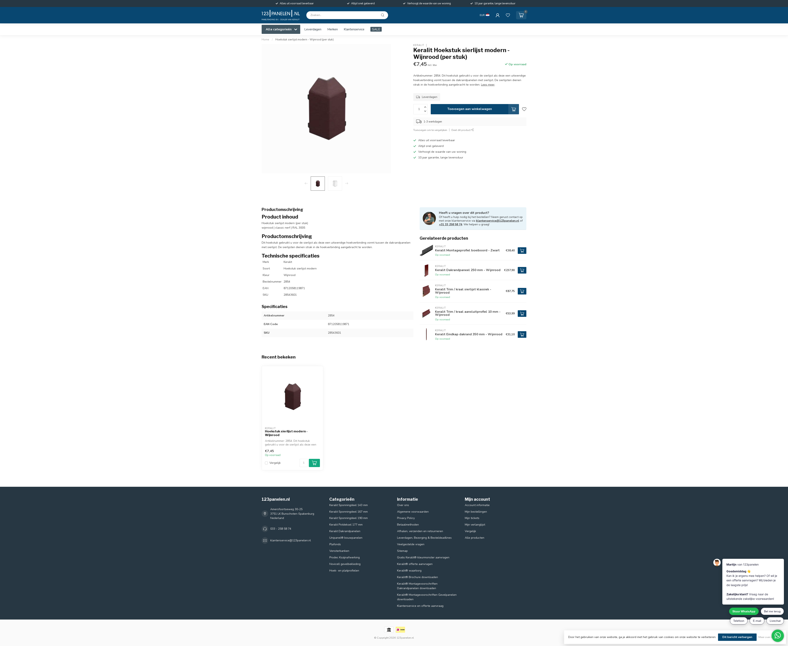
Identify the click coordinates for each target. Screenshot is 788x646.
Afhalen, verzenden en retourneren (420, 531)
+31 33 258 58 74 (450, 224)
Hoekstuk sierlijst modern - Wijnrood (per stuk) (304, 39)
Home (265, 39)
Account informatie (477, 505)
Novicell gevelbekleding (345, 564)
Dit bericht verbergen (737, 637)
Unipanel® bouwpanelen (345, 538)
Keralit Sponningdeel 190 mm (348, 518)
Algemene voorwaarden (413, 512)
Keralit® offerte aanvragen (415, 564)
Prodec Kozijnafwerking (344, 557)
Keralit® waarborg (409, 571)
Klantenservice (354, 29)
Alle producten (474, 538)
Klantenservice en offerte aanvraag (420, 606)
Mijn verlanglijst (475, 525)
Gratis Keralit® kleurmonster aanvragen (423, 557)
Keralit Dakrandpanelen (344, 531)
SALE (376, 29)
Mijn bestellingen (476, 512)
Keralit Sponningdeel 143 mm (348, 505)
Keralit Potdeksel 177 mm (346, 525)
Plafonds (335, 544)
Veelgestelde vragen (410, 544)
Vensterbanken (339, 551)
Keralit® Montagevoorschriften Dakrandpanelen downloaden (417, 586)
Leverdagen (312, 29)
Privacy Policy (406, 518)
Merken (332, 29)
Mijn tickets (472, 518)
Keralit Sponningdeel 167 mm (348, 512)
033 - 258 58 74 (280, 529)
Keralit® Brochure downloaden (417, 577)
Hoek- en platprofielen (344, 571)
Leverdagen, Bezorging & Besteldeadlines (424, 538)
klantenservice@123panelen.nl (497, 221)
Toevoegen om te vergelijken (430, 130)
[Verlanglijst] (508, 15)
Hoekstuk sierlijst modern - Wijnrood (286, 433)
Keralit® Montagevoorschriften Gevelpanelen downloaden (427, 597)
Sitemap (402, 551)
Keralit (418, 45)
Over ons (403, 505)
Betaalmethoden (408, 525)
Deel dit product (461, 130)
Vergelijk (275, 462)
